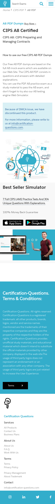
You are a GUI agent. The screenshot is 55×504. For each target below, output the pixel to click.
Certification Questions (18, 416)
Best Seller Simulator (24, 187)
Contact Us (10, 431)
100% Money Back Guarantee (20, 212)
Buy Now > (30, 23)
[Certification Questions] (5, 4)
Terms (11, 385)
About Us (9, 445)
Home (6, 10)
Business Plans (11, 434)
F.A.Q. (7, 449)
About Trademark (13, 476)
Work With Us (11, 452)
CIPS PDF (18, 10)
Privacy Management (15, 472)
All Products (10, 427)
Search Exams (19, 3)
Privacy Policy (11, 467)
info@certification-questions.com (21, 487)
